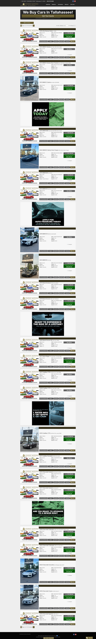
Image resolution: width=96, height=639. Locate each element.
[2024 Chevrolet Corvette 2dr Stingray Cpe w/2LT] (29, 570)
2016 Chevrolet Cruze (49, 591)
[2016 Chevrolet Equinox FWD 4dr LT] (29, 617)
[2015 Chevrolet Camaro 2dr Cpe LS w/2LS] (29, 475)
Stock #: (52, 36)
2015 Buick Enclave (49, 283)
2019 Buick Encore (49, 299)
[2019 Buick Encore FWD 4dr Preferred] (29, 302)
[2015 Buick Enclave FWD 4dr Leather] (29, 286)
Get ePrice (69, 49)
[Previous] (21, 26)
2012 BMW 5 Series (51, 47)
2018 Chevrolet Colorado (54, 529)
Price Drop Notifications (43, 41)
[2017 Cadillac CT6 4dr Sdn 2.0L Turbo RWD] (29, 376)
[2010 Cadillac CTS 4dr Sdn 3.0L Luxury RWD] (29, 439)
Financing (67, 41)
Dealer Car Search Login (41, 635)
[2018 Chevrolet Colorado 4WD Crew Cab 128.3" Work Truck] (29, 533)
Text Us (73, 41)
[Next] (34, 26)
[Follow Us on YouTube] (75, 1)
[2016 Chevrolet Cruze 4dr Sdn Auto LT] (29, 597)
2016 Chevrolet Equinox (49, 614)
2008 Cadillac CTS (49, 388)
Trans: (41, 36)
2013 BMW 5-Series (49, 82)
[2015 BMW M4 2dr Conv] (29, 176)
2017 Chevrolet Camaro (49, 488)
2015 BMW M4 (46, 173)
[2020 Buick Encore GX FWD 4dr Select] (29, 344)
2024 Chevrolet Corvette (52, 565)
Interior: (41, 34)
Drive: (41, 35)
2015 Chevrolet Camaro (50, 472)
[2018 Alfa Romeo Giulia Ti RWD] (29, 35)
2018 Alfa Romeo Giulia (48, 31)
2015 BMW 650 (51, 130)
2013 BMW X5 (48, 189)
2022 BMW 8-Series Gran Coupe (54, 150)
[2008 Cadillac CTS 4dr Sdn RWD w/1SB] (29, 392)
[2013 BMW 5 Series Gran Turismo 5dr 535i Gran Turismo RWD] (29, 66)
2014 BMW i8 (45, 260)
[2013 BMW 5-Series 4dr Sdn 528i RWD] (29, 88)
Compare (70, 38)
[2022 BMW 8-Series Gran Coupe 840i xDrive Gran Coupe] (29, 156)
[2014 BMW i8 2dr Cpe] (29, 265)
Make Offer (56, 41)
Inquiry (50, 41)
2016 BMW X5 (48, 234)
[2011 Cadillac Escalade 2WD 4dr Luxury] (29, 460)
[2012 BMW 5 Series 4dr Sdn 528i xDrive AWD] (29, 50)
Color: (41, 32)
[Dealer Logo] (29, 4)
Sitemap (49, 635)
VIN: (52, 32)
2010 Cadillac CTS (50, 433)
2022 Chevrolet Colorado (51, 545)
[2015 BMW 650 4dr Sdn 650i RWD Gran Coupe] (29, 134)
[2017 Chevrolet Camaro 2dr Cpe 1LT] (29, 491)
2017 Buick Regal (50, 356)
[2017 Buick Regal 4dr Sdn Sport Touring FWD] (29, 360)
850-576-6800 (50, 1)
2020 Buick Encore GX (49, 340)
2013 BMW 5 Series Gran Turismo (55, 63)
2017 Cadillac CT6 (50, 372)
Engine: (52, 34)
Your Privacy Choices (53, 635)
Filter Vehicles (27, 22)
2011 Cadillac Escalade (50, 456)
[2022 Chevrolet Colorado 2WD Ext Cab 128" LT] (29, 549)
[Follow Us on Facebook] (73, 1)
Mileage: (53, 35)
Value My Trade (61, 41)
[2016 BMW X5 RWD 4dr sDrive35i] (29, 239)
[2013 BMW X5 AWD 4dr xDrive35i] (29, 192)
